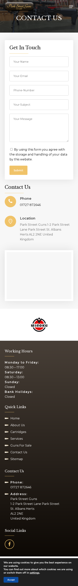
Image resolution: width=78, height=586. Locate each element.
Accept (11, 579)
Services (16, 438)
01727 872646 (30, 205)
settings (34, 573)
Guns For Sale (21, 445)
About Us (17, 425)
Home (15, 418)
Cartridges (18, 432)
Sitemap (16, 459)
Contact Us (18, 452)
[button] (71, 6)
